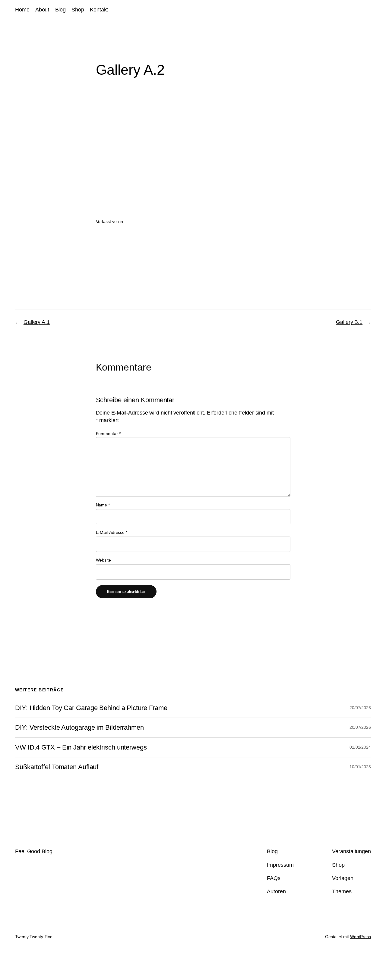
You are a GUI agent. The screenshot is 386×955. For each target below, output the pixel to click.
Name (103, 505)
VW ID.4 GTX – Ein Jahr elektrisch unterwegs (81, 747)
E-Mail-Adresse (111, 532)
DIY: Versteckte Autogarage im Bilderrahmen (79, 727)
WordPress (360, 936)
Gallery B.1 (349, 322)
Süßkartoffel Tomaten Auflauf (56, 767)
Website (103, 560)
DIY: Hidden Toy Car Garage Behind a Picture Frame (91, 708)
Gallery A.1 (37, 322)
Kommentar (108, 433)
